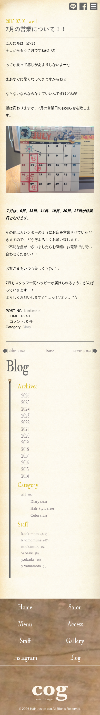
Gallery (75, 640)
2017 (25, 455)
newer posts (82, 350)
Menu (25, 623)
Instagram (25, 657)
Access (75, 623)
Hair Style (42, 508)
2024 (25, 408)
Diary (27, 327)
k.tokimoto (34, 534)
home (50, 350)
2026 (25, 395)
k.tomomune (34, 540)
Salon (75, 606)
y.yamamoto (33, 566)
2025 (25, 402)
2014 (25, 475)
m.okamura (33, 546)
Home (25, 606)
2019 (25, 442)
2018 (25, 449)
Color (39, 515)
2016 (25, 462)
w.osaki (30, 553)
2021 (25, 428)
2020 (25, 435)
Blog (75, 657)
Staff (25, 640)
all (27, 494)
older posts (17, 350)
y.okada (31, 559)
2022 (25, 422)
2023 (25, 415)
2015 (25, 469)
